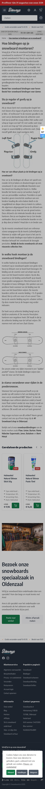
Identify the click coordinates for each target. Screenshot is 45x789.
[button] (22, 394)
